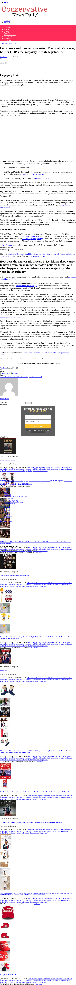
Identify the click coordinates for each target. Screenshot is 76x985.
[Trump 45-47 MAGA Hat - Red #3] (5, 950)
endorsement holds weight (26, 286)
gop (24, 481)
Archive (6, 29)
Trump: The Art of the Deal (7, 460)
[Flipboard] (14, 373)
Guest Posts (7, 40)
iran (39, 481)
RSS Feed (7, 38)
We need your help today (32, 239)
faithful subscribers (31, 236)
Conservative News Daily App (13, 502)
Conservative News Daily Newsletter (15, 496)
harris (27, 481)
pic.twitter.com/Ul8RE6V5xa (32, 174)
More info (36, 469)
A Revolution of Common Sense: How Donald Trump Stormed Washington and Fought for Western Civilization (31, 822)
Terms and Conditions (11, 500)
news (48, 481)
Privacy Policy (8, 498)
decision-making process (10, 317)
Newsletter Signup (10, 35)
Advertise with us (9, 503)
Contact (6, 31)
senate (70, 481)
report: (60, 481)
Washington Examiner (18, 483)
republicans (66, 481)
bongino (8, 481)
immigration (35, 481)
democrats (19, 481)
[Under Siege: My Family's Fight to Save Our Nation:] (8, 569)
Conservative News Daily (8, 43)
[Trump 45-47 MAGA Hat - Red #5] (5, 971)
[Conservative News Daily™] (24, 17)
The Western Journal (37, 256)
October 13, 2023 (42, 178)
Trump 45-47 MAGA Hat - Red (8, 975)
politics (53, 480)
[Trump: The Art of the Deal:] (8, 453)
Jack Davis (3, 57)
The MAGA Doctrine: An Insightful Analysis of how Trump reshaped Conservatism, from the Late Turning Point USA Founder (35, 791)
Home (6, 26)
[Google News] (5, 373)
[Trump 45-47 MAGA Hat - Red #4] (5, 961)
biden (2, 480)
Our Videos (7, 28)
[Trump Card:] (5, 664)
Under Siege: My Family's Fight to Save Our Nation (14, 575)
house (30, 481)
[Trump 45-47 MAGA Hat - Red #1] (5, 930)
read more (39, 552)
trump (3, 483)
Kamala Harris (43, 481)
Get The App (8, 36)
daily (13, 481)
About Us (7, 33)
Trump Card (3, 670)
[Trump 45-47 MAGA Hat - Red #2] (5, 940)
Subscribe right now (8, 245)
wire (30, 484)
